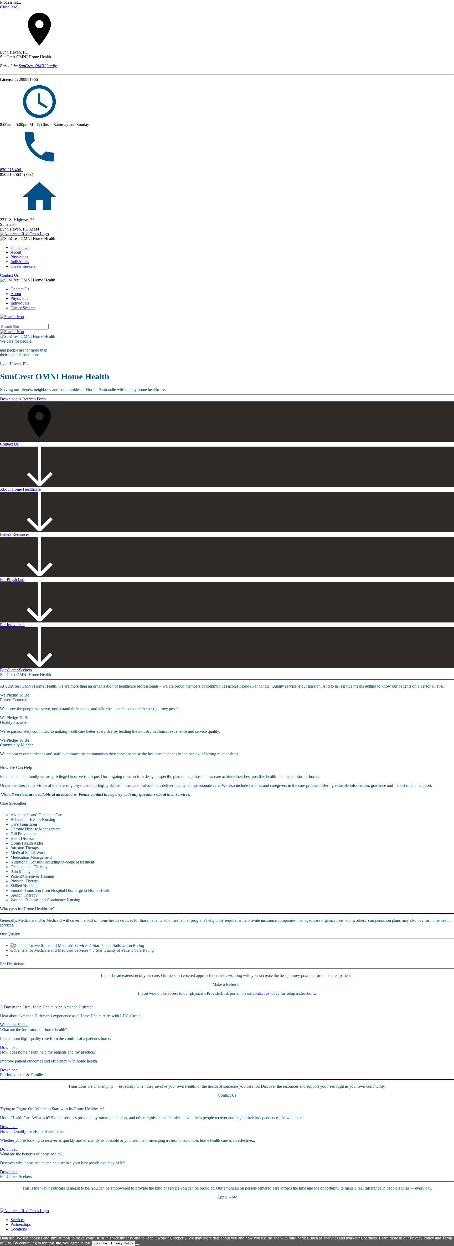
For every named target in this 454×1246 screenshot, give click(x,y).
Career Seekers (23, 266)
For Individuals (12, 624)
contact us (261, 993)
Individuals (20, 261)
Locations (19, 1229)
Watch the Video (14, 1025)
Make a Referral (227, 984)
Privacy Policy (122, 1243)
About (16, 252)
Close (9, 7)
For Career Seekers (16, 670)
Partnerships (21, 1224)
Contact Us (20, 247)
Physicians (19, 257)
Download (9, 1047)
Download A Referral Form (23, 399)
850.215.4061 (11, 169)
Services (17, 1219)
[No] (137, 1244)
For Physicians (12, 579)
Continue (100, 1243)
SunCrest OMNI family (38, 66)
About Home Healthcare (20, 489)
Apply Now (227, 1197)
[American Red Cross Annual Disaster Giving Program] (24, 234)
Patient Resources (14, 534)
